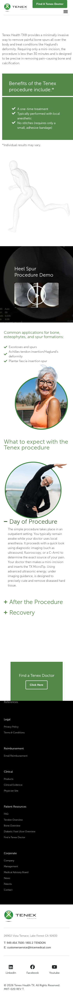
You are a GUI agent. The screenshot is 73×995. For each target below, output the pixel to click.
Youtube (54, 972)
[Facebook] (32, 967)
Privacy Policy (11, 726)
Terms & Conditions (14, 732)
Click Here (36, 684)
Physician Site (11, 790)
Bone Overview (12, 825)
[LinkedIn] (11, 967)
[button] (65, 11)
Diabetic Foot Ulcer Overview (19, 831)
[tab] (36, 521)
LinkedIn (11, 972)
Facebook (32, 972)
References (11, 702)
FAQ (6, 814)
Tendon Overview (13, 819)
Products (8, 779)
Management (11, 866)
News (7, 878)
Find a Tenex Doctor (14, 837)
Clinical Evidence (13, 785)
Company (9, 860)
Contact (8, 889)
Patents (8, 884)
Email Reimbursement (15, 755)
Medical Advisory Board (16, 872)
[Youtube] (54, 967)
